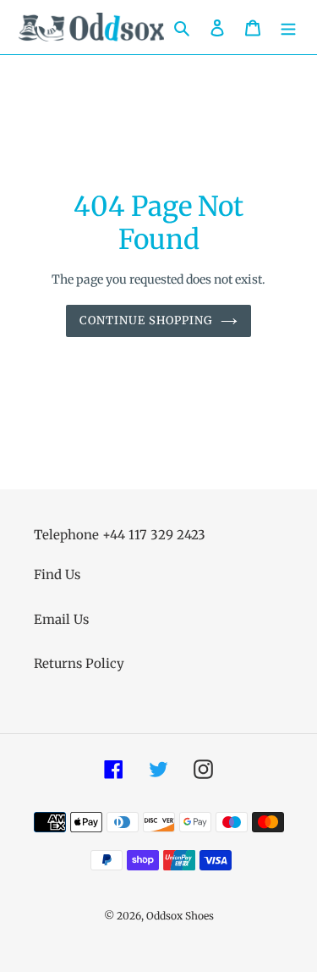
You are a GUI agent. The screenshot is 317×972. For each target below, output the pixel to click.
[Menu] (288, 27)
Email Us (61, 619)
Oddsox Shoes (180, 915)
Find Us (57, 574)
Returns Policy (79, 663)
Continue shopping (146, 320)
